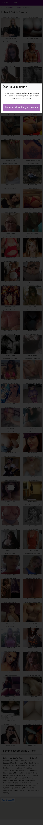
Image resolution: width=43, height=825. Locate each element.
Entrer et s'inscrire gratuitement (21, 107)
